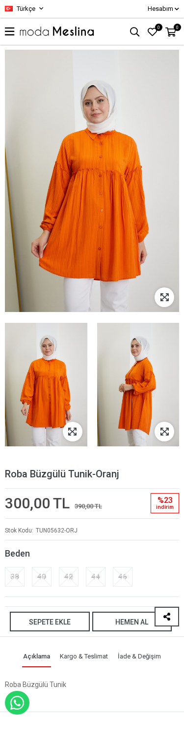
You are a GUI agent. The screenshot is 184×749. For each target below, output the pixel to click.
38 (14, 576)
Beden (17, 553)
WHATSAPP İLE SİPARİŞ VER (17, 703)
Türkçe (25, 8)
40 (41, 576)
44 (95, 576)
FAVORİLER (159, 27)
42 (68, 576)
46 (122, 576)
